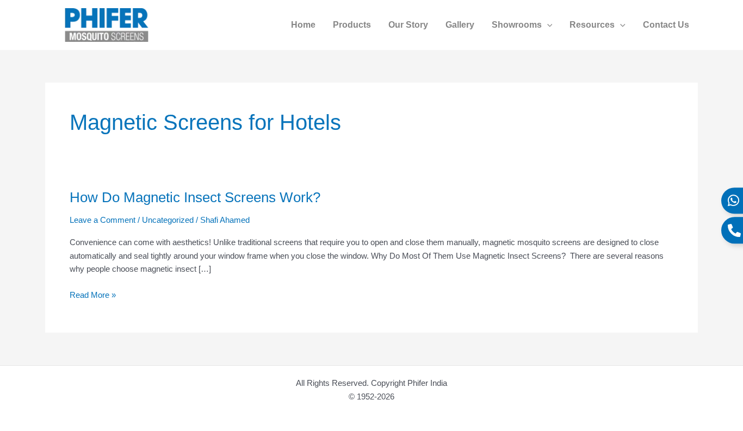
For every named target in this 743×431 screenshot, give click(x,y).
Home (303, 24)
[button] (547, 25)
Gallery (459, 24)
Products (352, 24)
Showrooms (517, 24)
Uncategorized (168, 219)
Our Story (408, 24)
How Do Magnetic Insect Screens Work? (195, 197)
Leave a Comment (102, 219)
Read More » (93, 294)
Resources (592, 24)
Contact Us (666, 24)
